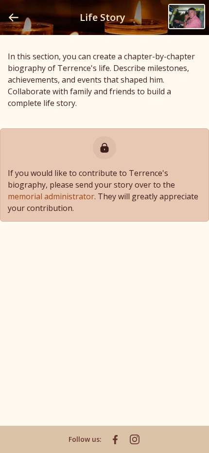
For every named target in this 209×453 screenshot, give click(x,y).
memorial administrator (51, 196)
